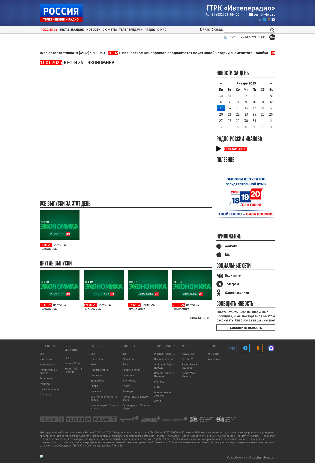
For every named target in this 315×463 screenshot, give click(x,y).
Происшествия (99, 369)
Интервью (46, 359)
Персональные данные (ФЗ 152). (103, 445)
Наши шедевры (163, 359)
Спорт (94, 386)
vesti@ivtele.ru (264, 14)
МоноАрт (159, 381)
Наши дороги (48, 364)
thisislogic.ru (265, 457)
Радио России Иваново (190, 366)
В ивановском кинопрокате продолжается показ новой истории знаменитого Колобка (181, 53)
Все (42, 353)
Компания (213, 359)
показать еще (200, 318)
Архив (158, 401)
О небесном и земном (162, 394)
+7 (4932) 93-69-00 (224, 14)
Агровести (46, 394)
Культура (45, 383)
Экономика (46, 378)
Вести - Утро (72, 363)
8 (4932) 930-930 (83, 53)
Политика (96, 375)
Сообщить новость (246, 328)
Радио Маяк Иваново (189, 374)
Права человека (49, 389)
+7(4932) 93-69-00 (163, 439)
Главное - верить (164, 353)
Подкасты (188, 353)
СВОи (157, 387)
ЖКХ (93, 364)
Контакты (213, 353)
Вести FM (187, 359)
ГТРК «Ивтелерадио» (240, 8)
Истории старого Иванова (164, 374)
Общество (97, 359)
